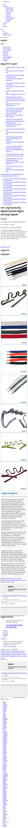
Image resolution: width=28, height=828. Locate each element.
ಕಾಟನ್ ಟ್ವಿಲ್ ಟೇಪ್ (9, 9)
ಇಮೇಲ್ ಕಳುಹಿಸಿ (4, 659)
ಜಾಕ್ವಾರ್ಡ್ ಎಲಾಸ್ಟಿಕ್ (9, 7)
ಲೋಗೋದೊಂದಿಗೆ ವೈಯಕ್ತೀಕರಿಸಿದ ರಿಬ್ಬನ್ (12, 656)
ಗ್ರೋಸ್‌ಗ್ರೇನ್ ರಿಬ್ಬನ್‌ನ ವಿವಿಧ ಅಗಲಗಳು (8, 654)
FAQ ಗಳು (5, 26)
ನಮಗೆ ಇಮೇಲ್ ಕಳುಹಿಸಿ (5, 247)
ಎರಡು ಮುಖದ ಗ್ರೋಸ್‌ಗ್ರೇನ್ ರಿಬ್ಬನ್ (18, 652)
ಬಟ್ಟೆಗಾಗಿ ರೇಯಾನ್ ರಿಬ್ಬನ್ (6, 652)
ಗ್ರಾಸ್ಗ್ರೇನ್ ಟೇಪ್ (9, 19)
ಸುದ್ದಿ (4, 24)
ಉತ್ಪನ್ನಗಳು (5, 6)
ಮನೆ (4, 4)
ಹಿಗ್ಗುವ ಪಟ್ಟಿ (8, 14)
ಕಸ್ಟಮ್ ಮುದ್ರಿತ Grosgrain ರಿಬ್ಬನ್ (17, 651)
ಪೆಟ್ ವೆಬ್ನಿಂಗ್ (8, 16)
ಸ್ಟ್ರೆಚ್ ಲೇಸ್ (8, 21)
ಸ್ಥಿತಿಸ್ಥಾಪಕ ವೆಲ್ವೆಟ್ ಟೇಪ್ (10, 18)
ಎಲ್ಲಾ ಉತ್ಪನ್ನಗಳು (23, 656)
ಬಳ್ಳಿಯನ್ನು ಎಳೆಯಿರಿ (9, 11)
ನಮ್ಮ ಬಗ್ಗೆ (5, 23)
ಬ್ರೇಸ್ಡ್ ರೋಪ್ (8, 12)
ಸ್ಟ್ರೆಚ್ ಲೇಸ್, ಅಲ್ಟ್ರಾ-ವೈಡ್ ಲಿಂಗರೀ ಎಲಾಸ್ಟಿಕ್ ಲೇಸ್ (15, 94)
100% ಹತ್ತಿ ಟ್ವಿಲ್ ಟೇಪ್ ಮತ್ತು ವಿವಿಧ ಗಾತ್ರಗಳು (14, 155)
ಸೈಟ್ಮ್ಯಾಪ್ (9, 651)
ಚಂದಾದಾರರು (3, 638)
